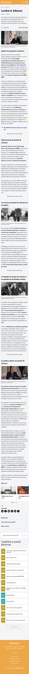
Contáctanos (14, 663)
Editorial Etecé (20, 668)
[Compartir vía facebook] (5, 511)
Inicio (2, 7)
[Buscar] (23, 2)
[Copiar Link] (18, 511)
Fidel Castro (12, 398)
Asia (26, 417)
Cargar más (15, 627)
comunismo (19, 417)
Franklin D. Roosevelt (14, 236)
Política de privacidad (14, 658)
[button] (12, 502)
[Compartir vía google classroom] (12, 511)
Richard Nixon (23, 467)
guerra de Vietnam (19, 109)
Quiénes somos (15, 656)
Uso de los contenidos (14, 661)
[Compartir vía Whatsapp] (15, 511)
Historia (7, 7)
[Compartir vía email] (9, 511)
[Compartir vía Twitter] (2, 511)
